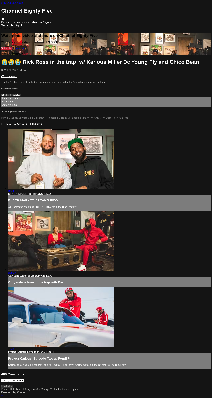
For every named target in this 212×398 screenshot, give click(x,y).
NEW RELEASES (10, 70)
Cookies (36, 389)
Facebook (6, 95)
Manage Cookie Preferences (56, 389)
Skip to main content (12, 2)
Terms (19, 389)
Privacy (27, 389)
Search (25, 22)
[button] (3, 19)
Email (18, 95)
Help (13, 389)
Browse (6, 22)
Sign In (19, 25)
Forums (16, 22)
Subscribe (6, 48)
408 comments (9, 76)
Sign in (47, 22)
